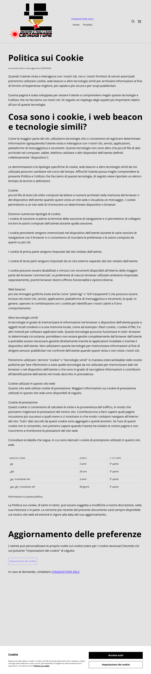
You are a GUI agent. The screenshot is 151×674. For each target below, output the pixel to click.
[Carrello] (139, 21)
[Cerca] (133, 21)
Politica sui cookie (41, 666)
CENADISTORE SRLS (65, 572)
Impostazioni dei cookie (23, 561)
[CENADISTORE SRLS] (30, 21)
